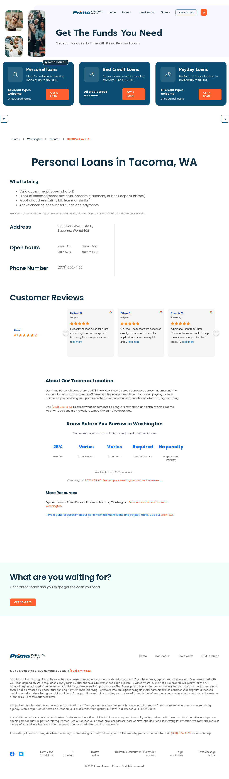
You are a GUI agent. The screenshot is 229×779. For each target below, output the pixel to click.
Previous (4, 119)
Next (225, 119)
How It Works (147, 12)
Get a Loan (54, 94)
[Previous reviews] (66, 333)
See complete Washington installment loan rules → (132, 480)
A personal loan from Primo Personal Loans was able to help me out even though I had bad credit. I (190, 335)
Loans (125, 12)
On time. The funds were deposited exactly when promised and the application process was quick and (140, 335)
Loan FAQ (167, 515)
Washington (34, 139)
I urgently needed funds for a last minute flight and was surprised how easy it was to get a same (89, 335)
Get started (22, 602)
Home (112, 12)
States (164, 12)
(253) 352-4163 (70, 267)
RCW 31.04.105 (93, 480)
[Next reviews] (216, 333)
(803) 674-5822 (80, 671)
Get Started (186, 12)
